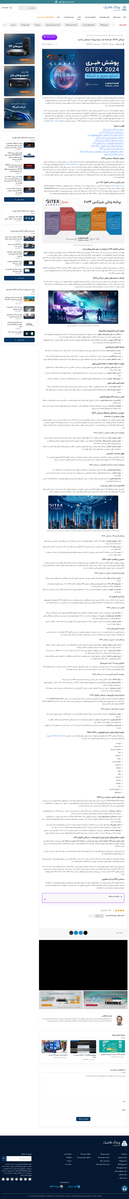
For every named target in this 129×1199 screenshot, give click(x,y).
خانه (124, 17)
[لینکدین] (7, 1179)
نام (124, 1101)
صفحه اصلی (67, 1154)
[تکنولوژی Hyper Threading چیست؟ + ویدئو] (83, 1046)
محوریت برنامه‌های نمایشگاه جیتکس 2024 (109, 140)
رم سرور (25, 25)
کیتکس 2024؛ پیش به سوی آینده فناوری (113, 1054)
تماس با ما (68, 1164)
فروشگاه (68, 1157)
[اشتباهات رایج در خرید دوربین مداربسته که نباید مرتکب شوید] (29, 238)
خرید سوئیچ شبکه (121, 1168)
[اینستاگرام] (3, 1179)
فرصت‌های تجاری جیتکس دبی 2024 (111, 148)
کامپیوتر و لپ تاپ (90, 17)
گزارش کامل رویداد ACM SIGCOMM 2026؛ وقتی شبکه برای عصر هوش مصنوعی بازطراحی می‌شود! (13, 156)
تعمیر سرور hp (105, 1154)
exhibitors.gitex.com (58, 736)
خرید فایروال (122, 1175)
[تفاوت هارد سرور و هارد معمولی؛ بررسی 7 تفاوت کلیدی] (29, 218)
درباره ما (69, 1161)
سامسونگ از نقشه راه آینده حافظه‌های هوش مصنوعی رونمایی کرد (14, 190)
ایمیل (123, 1110)
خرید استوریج (122, 1157)
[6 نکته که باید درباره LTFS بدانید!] (54, 1046)
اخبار (58, 17)
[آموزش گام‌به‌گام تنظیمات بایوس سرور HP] (29, 263)
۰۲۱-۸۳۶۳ (5, 8)
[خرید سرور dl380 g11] (61, 1000)
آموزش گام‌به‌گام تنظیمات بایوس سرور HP (14, 263)
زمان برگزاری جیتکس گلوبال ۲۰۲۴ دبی (111, 132)
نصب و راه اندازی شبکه (102, 1164)
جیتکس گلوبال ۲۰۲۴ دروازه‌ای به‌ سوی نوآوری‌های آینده (105, 135)
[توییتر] (16, 1179)
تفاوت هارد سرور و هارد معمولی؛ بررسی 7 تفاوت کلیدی (13, 218)
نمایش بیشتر (21, 199)
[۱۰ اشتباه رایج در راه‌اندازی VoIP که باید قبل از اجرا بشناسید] (29, 253)
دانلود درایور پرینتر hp (83, 1157)
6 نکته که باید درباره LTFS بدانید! (58, 1055)
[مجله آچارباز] (74, 1187)
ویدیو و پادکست (68, 17)
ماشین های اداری (104, 17)
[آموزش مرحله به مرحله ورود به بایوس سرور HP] (29, 271)
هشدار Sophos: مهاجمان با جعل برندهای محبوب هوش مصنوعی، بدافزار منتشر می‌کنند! (13, 145)
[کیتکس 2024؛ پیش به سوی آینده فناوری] (112, 1046)
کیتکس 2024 (54, 121)
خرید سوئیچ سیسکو (120, 1171)
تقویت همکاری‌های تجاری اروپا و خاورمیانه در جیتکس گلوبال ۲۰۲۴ (101, 151)
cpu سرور (14, 25)
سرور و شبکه (117, 17)
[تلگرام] (12, 1179)
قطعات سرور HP (85, 1154)
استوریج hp (122, 1161)
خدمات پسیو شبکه (83, 25)
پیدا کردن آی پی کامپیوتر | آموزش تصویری (14, 308)
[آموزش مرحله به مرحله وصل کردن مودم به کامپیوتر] (29, 316)
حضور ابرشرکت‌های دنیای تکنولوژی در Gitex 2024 (107, 146)
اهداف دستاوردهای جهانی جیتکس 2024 (109, 138)
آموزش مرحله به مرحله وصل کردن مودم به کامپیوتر (14, 316)
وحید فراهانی (107, 1016)
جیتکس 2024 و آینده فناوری (113, 154)
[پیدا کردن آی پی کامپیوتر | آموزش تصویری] (29, 309)
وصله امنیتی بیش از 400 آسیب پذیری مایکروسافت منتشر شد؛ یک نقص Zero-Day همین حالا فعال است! (13, 180)
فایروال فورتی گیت (100, 25)
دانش (79, 17)
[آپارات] (25, 1179)
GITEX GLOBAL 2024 (72, 164)
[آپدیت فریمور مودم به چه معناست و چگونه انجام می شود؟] (29, 324)
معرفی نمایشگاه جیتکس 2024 (113, 129)
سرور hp (49, 25)
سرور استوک (122, 1178)
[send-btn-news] (4, 1158)
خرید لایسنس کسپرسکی (64, 25)
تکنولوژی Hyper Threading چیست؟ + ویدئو (84, 1056)
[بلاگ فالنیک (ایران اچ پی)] (115, 8)
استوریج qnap (122, 1164)
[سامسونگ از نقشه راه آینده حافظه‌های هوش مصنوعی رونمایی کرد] (29, 190)
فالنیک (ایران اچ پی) (35, 1196)
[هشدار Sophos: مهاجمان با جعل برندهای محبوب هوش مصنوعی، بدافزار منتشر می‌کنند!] (29, 145)
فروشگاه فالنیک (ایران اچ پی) (45, 17)
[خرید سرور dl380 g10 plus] (106, 1000)
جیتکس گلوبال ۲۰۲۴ (118, 186)
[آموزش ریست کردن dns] (29, 333)
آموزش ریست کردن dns (15, 332)
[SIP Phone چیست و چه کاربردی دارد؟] (29, 246)
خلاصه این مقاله (49, 37)
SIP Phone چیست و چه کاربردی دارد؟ (15, 245)
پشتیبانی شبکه (104, 1161)
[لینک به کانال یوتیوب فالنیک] (29, 1179)
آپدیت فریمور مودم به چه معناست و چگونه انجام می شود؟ (14, 324)
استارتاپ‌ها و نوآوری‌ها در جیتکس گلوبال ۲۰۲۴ (108, 143)
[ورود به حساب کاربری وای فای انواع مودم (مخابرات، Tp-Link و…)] (29, 299)
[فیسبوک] (21, 1179)
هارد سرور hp (37, 25)
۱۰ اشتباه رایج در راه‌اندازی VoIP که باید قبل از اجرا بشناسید (14, 254)
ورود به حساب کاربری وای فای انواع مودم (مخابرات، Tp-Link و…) (13, 299)
